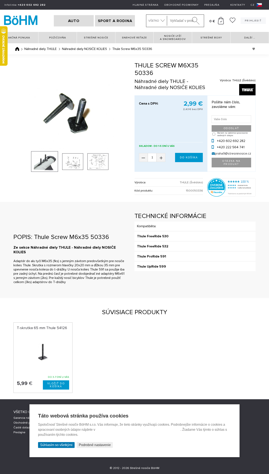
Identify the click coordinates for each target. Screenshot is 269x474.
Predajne (19, 432)
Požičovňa (57, 37)
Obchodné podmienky (181, 5)
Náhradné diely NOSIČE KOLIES (84, 49)
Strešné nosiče (96, 37)
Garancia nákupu (24, 418)
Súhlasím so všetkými (56, 445)
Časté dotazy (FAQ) (26, 427)
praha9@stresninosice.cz (233, 153)
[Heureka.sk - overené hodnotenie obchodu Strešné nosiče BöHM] (231, 195)
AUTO (73, 20)
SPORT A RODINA (115, 20)
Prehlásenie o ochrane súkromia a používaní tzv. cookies (138, 429)
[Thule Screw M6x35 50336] (69, 116)
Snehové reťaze (134, 37)
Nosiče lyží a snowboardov (173, 37)
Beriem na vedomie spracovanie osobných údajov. (232, 134)
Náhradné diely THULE (40, 49)
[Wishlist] (232, 22)
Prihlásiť (253, 20)
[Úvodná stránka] (17, 49)
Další (249, 37)
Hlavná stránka (145, 5)
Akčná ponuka (19, 37)
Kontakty (237, 5)
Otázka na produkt (231, 162)
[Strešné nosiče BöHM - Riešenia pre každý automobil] (20, 20)
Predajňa (211, 5)
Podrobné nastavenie (95, 445)
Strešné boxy (211, 37)
